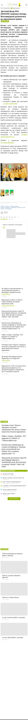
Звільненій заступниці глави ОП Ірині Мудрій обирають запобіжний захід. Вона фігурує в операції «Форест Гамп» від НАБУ (14, 314)
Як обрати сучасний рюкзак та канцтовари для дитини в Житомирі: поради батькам (12, 290)
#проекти (7, 206)
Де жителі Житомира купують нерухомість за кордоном (12, 357)
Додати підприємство (14, 498)
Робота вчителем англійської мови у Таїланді (12, 554)
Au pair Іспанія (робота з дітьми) (13, 617)
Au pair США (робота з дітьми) (12, 637)
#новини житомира (14, 206)
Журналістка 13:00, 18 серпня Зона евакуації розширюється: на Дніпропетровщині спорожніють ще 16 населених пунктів (14, 369)
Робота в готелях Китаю (10, 597)
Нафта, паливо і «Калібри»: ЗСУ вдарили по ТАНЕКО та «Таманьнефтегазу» (12, 336)
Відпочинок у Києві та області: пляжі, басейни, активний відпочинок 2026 (12, 302)
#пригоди (20, 207)
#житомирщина (8, 208)
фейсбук (11, 143)
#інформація (14, 207)
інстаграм (4, 143)
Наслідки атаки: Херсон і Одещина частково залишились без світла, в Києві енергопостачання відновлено (14, 347)
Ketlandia (6, 212)
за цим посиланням (10, 104)
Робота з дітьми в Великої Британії (11, 576)
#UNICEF (2, 206)
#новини (2, 208)
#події (23, 207)
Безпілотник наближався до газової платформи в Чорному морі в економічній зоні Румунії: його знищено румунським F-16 (14, 326)
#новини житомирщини (6, 207)
